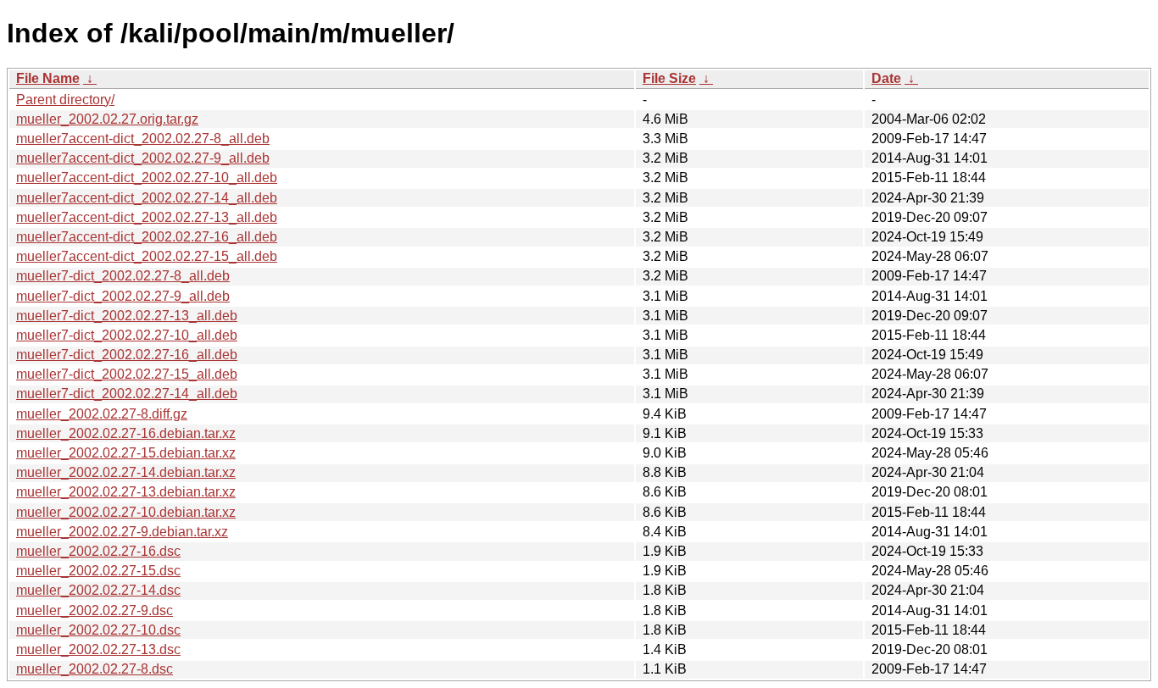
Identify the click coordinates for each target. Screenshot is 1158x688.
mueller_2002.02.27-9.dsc (94, 610)
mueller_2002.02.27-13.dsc (98, 649)
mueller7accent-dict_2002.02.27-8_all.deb (143, 138)
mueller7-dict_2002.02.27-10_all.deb (126, 335)
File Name (48, 78)
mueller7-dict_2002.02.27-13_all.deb (126, 315)
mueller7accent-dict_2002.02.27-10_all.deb (146, 177)
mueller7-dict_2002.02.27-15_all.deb (126, 374)
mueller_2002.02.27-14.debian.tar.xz (126, 472)
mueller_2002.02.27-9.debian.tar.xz (122, 531)
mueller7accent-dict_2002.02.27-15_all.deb (146, 256)
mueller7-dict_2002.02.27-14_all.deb (126, 393)
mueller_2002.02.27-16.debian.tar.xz (126, 433)
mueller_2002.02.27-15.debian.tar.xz (126, 453)
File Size (669, 78)
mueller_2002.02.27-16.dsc (98, 551)
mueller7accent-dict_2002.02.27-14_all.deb (146, 198)
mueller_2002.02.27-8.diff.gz (101, 414)
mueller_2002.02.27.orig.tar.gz (107, 119)
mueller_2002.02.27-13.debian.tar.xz (126, 492)
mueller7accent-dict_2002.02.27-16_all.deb (146, 237)
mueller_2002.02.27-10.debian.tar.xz (126, 512)
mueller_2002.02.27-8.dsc (94, 669)
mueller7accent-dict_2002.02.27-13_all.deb (146, 217)
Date (886, 78)
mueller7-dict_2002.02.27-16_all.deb (126, 354)
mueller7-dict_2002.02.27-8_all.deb (123, 276)
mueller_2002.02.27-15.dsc (98, 570)
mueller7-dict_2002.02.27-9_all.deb (123, 296)
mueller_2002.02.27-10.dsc (98, 630)
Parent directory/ (65, 99)
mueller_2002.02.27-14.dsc (98, 590)
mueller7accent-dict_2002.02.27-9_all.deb (143, 158)
